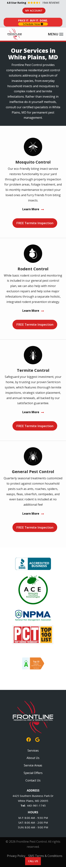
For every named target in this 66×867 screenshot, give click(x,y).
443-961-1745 (36, 805)
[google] (37, 739)
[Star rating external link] (33, 2)
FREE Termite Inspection (34, 223)
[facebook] (28, 739)
